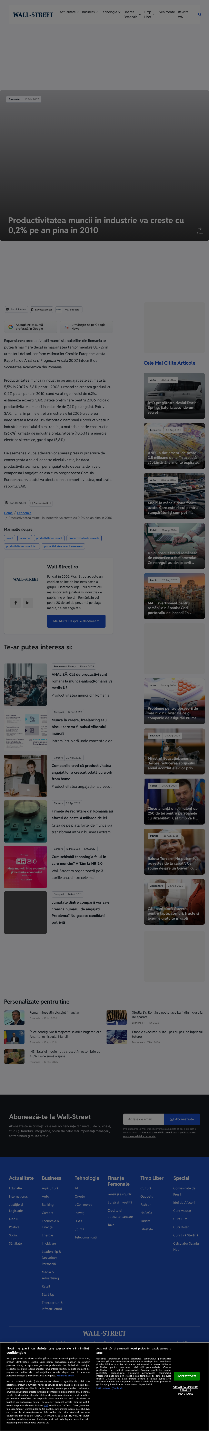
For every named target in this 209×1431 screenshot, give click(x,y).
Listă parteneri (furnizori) (109, 1388)
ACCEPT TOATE (186, 1376)
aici (46, 1405)
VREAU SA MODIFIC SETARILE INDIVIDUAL (185, 1390)
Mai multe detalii (65, 1375)
